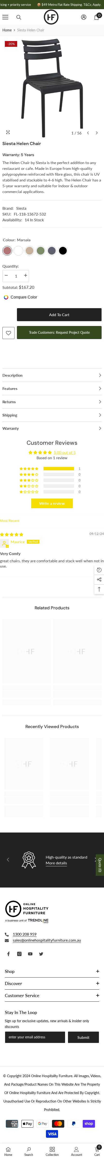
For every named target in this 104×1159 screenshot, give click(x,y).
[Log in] (84, 17)
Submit (83, 1037)
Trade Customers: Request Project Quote (59, 332)
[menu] (5, 17)
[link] (26, 694)
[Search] (19, 17)
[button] (29, 468)
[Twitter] (41, 954)
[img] (11, 534)
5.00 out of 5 (65, 452)
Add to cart (59, 314)
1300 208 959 (25, 934)
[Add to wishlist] (8, 333)
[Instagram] (19, 954)
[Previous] (88, 133)
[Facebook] (8, 954)
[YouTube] (30, 954)
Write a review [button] (52, 503)
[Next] (97, 133)
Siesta (21, 208)
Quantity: (10, 266)
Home (7, 30)
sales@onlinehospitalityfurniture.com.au (47, 940)
